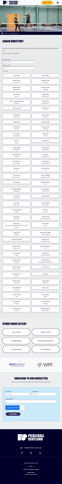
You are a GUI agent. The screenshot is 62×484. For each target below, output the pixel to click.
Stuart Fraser (45, 287)
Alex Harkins (45, 75)
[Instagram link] (31, 453)
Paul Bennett (45, 254)
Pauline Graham (16, 261)
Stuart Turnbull (16, 295)
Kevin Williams (45, 190)
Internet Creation (34, 469)
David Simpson (16, 116)
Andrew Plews (16, 81)
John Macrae (17, 176)
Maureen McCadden (45, 233)
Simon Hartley (16, 281)
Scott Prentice (45, 267)
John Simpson (16, 182)
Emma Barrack (45, 127)
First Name (9, 391)
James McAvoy (17, 162)
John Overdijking (45, 176)
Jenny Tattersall (45, 169)
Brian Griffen (16, 95)
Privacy (31, 466)
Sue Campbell (45, 295)
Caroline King (45, 95)
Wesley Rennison (16, 309)
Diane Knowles (45, 116)
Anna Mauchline (45, 88)
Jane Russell (16, 169)
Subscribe (13, 414)
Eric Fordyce (16, 134)
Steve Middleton (16, 288)
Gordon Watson (16, 148)
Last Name (35, 391)
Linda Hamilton (45, 203)
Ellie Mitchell (16, 127)
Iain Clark (45, 155)
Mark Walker (45, 224)
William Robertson (45, 309)
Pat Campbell (16, 254)
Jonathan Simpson (45, 183)
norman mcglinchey (45, 247)
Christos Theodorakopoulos (16, 102)
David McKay (45, 109)
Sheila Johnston (17, 275)
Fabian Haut (45, 134)
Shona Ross (45, 274)
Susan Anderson (16, 302)
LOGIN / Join (47, 2)
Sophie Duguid (45, 281)
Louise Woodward (16, 210)
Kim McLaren (16, 197)
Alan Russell (16, 75)
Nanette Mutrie (16, 247)
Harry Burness (45, 148)
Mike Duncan (45, 240)
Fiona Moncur (45, 140)
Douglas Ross (16, 122)
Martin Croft (16, 233)
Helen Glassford (16, 155)
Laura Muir (16, 203)
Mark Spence (16, 225)
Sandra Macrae (17, 268)
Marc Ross (45, 210)
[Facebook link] (22, 453)
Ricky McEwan (45, 261)
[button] (58, 2)
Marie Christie (45, 217)
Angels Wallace (17, 88)
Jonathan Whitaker (16, 190)
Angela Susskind (45, 81)
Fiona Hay (16, 141)
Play (6, 33)
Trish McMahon (45, 302)
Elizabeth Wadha (45, 122)
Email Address (10, 399)
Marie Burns (16, 217)
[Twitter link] (40, 453)
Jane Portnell (45, 162)
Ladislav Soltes (45, 196)
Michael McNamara (16, 239)
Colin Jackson (45, 102)
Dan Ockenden (16, 108)
